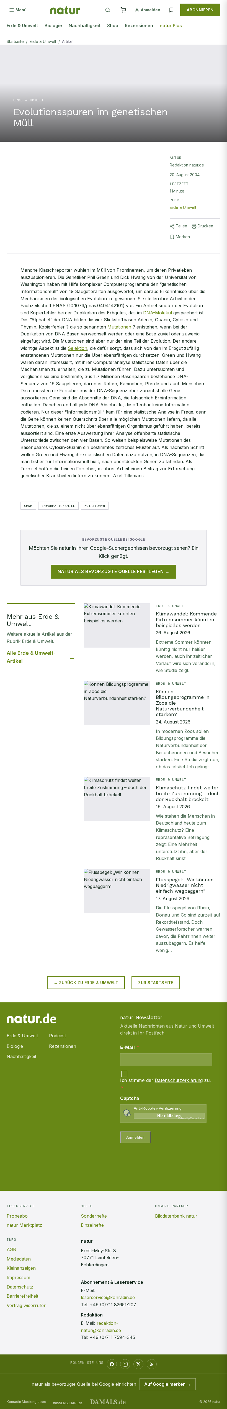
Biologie (53, 25)
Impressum (18, 1277)
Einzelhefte (92, 1225)
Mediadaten (19, 1259)
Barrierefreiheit (22, 1296)
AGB (11, 1249)
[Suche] (107, 10)
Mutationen (119, 327)
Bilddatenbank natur (176, 1216)
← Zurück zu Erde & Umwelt (86, 982)
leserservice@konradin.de (108, 1297)
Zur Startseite (155, 982)
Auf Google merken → (167, 1384)
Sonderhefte (94, 1216)
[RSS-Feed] (152, 1364)
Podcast (57, 1035)
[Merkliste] (171, 10)
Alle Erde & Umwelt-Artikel (31, 657)
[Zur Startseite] (65, 10)
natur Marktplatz (24, 1225)
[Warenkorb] (123, 10)
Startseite (15, 41)
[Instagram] (125, 1364)
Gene (28, 506)
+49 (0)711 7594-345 (112, 1337)
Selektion (77, 348)
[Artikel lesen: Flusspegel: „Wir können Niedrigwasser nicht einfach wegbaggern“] (152, 911)
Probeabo (17, 1216)
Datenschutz (20, 1287)
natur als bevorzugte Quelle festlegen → (114, 571)
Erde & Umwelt (22, 25)
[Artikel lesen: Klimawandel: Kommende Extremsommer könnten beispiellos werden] (152, 638)
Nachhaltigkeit (84, 25)
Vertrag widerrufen (27, 1305)
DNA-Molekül (157, 312)
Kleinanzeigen (21, 1268)
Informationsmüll (58, 506)
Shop (112, 25)
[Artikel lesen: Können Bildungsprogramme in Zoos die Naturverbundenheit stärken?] (152, 725)
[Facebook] (112, 1364)
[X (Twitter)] (138, 1364)
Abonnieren (200, 9)
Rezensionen (139, 25)
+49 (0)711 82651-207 (113, 1304)
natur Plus (171, 25)
